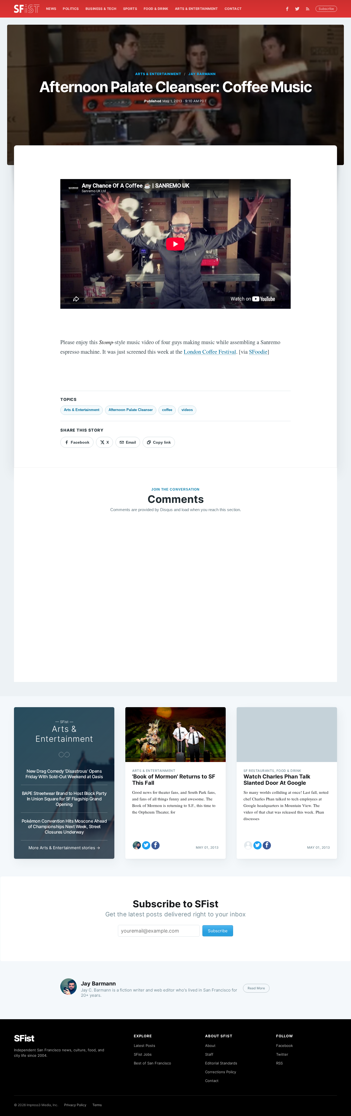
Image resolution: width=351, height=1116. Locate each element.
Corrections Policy (220, 1072)
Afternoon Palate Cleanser (131, 410)
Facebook (284, 1045)
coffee (167, 410)
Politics (71, 9)
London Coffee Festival (210, 351)
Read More (256, 988)
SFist (24, 1038)
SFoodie (258, 351)
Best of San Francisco (152, 1063)
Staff (209, 1054)
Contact (233, 9)
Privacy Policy (75, 1105)
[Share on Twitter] (146, 845)
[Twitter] (297, 9)
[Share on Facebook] (155, 845)
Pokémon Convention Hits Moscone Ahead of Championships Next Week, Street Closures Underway (64, 826)
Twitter (282, 1054)
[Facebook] (287, 9)
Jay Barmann (202, 74)
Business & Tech (101, 9)
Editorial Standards (221, 1063)
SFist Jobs (143, 1054)
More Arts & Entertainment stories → (64, 847)
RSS (279, 1063)
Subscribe (326, 9)
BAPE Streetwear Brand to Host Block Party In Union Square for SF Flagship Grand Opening (64, 799)
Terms (97, 1105)
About (210, 1045)
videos (187, 410)
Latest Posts (144, 1045)
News (51, 9)
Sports (130, 9)
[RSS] (309, 9)
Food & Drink (156, 9)
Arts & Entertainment (196, 9)
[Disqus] (175, 595)
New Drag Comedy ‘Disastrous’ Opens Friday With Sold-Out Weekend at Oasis (64, 773)
